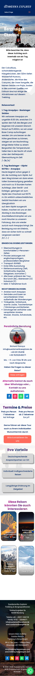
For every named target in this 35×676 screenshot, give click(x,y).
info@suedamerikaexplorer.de (17, 622)
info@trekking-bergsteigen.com (17, 649)
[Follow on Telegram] (26, 396)
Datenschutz (14, 669)
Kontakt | (17, 671)
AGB (6, 669)
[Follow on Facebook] (9, 396)
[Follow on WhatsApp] (20, 396)
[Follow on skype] (12, 658)
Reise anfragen (17, 375)
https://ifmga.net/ (23, 590)
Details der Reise (9, 521)
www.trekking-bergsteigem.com (17, 652)
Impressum (26, 669)
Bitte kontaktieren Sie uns (17, 439)
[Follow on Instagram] (15, 396)
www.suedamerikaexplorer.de (17, 624)
